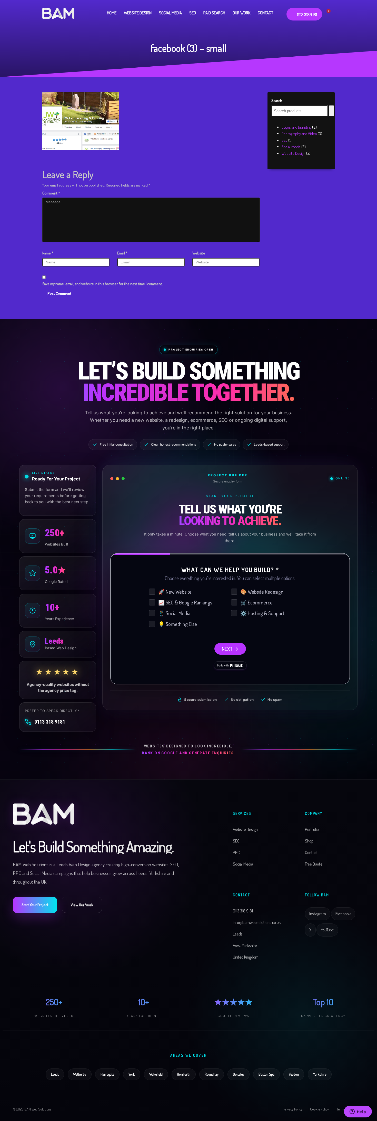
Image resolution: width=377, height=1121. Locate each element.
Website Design (245, 829)
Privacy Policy (292, 1109)
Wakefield (156, 1074)
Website (198, 253)
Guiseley (238, 1074)
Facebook (343, 913)
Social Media (243, 864)
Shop (309, 841)
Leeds (55, 1074)
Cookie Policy (319, 1109)
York (131, 1074)
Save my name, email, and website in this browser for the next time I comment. (102, 283)
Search (276, 100)
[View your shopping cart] (331, 13)
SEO (236, 841)
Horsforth (183, 1074)
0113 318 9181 (49, 722)
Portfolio (312, 829)
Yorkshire (319, 1074)
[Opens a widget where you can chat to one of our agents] (358, 1112)
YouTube (327, 929)
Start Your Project (35, 904)
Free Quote (313, 864)
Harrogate (107, 1074)
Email (122, 253)
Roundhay (212, 1074)
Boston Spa (266, 1074)
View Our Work (82, 904)
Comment (51, 193)
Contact (311, 852)
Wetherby (79, 1074)
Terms (340, 1109)
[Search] (331, 110)
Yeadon (294, 1074)
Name (47, 253)
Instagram (317, 913)
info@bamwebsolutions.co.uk (257, 922)
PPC (236, 852)
